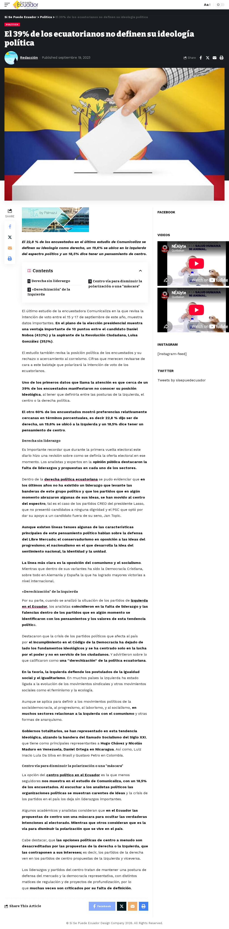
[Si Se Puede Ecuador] (25, 4)
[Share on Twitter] (207, 57)
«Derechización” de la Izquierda (49, 292)
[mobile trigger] (8, 4)
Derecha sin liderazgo (51, 281)
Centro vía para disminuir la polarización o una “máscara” (115, 283)
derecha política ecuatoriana (71, 479)
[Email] (214, 57)
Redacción (29, 58)
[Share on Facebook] (200, 57)
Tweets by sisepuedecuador (181, 380)
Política (12, 24)
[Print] (221, 57)
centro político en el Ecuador (73, 775)
